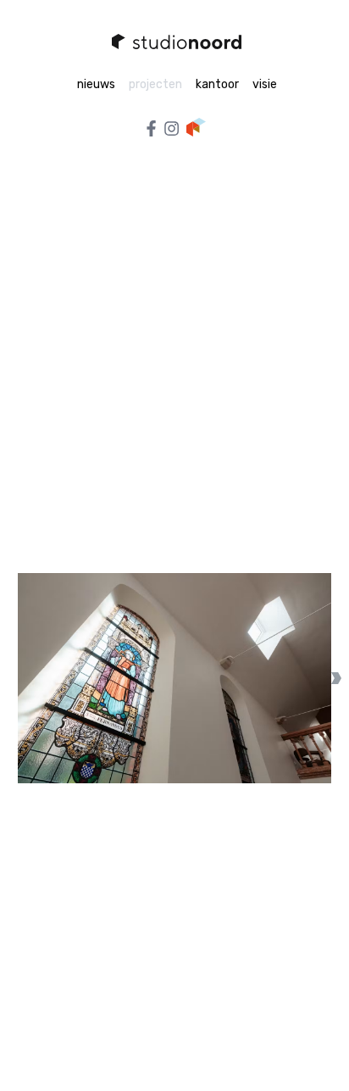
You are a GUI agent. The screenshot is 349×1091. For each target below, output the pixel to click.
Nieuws (96, 84)
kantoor (217, 84)
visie (264, 84)
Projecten (155, 84)
